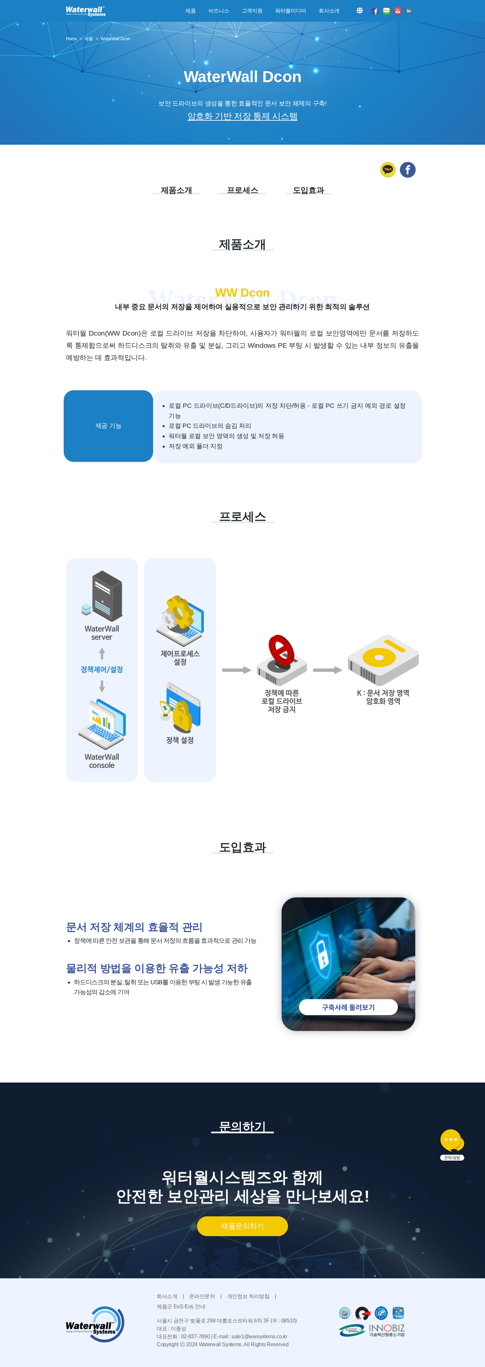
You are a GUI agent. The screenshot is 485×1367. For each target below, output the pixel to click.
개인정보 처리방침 (248, 1296)
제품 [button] (190, 11)
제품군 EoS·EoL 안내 (181, 1306)
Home (71, 38)
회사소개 (167, 1296)
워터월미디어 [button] (290, 11)
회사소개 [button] (329, 11)
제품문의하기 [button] (242, 1226)
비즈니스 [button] (219, 11)
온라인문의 (202, 1296)
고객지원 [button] (252, 11)
